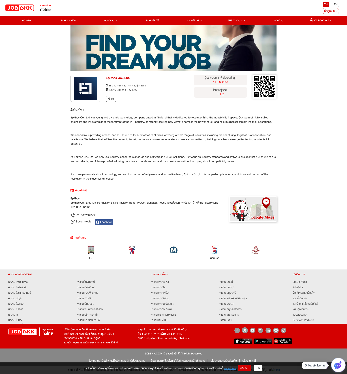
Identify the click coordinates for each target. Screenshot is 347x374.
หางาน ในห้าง (15, 320)
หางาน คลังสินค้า (86, 287)
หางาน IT (13, 315)
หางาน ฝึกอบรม (85, 304)
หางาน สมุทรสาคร (229, 315)
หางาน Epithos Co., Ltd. (123, 90)
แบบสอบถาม (300, 315)
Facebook (105, 222)
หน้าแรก (26, 20)
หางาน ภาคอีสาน (160, 298)
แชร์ (112, 99)
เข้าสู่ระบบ (330, 11)
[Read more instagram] (260, 330)
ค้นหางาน (109, 20)
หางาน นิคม (225, 320)
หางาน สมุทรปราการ (230, 309)
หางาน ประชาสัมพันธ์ (88, 320)
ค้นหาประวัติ (152, 20)
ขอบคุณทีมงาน (301, 309)
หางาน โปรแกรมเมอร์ (19, 293)
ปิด (258, 368)
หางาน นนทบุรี (227, 287)
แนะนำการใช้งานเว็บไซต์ (305, 304)
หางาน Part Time (18, 282)
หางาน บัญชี (15, 298)
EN (336, 4)
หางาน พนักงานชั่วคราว (90, 309)
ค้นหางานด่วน (68, 20)
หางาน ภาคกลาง (160, 282)
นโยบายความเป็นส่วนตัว (224, 361)
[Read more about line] (276, 330)
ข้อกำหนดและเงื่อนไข (304, 293)
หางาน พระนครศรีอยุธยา (233, 298)
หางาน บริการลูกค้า (87, 315)
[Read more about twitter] (245, 330)
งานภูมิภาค (193, 20)
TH (326, 4)
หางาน (112, 85)
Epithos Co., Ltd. (118, 78)
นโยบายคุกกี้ (249, 361)
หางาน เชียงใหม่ (159, 320)
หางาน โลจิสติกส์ (86, 282)
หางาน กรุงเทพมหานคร (163, 315)
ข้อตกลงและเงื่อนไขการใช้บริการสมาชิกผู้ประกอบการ (117, 361)
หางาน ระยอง (226, 304)
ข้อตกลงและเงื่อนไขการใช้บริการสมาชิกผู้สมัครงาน (178, 361)
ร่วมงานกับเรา (300, 282)
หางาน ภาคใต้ (158, 287)
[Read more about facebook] (237, 330)
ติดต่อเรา (298, 287)
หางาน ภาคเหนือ (160, 293)
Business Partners (303, 320)
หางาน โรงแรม (15, 304)
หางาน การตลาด (17, 287)
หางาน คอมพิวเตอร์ (87, 293)
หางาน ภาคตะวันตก (161, 309)
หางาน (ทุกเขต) (137, 85)
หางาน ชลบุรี (226, 282)
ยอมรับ (244, 368)
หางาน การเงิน (84, 298)
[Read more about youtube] (253, 330)
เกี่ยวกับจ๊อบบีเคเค (319, 20)
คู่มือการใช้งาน (236, 20)
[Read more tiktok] (284, 330)
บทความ (278, 20)
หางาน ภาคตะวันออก (162, 304)
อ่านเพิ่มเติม (230, 368)
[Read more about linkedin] (268, 330)
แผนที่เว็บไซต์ (300, 298)
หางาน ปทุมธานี (227, 293)
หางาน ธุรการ (15, 309)
